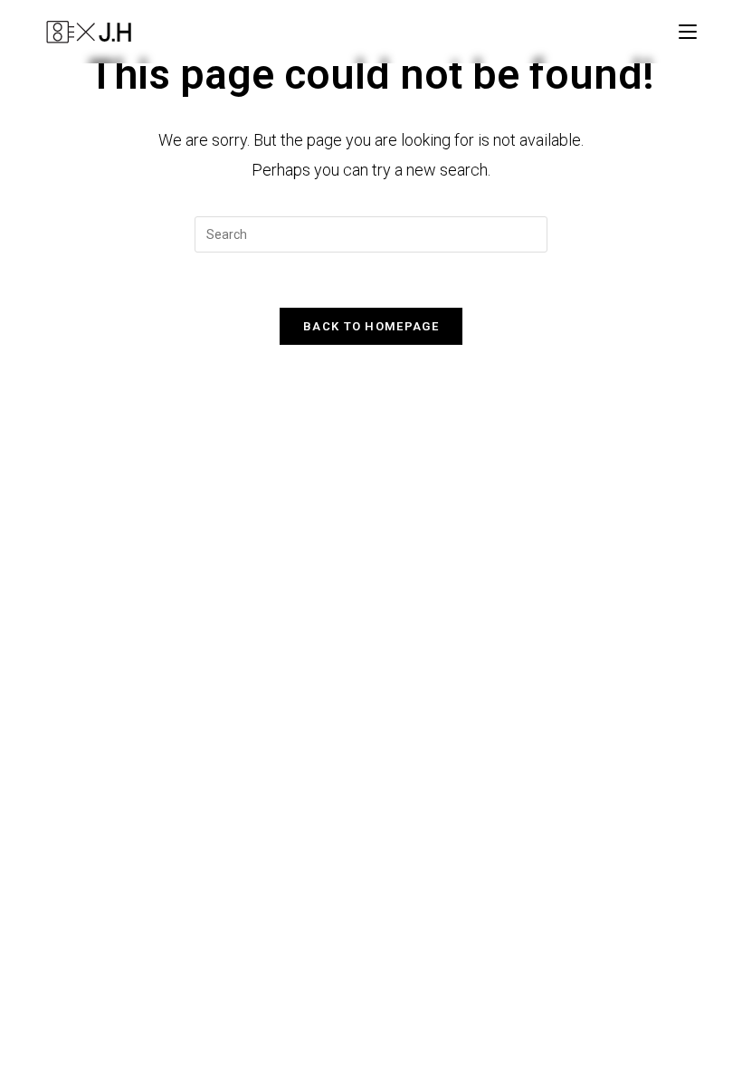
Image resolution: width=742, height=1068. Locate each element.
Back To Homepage (371, 326)
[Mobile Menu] (688, 31)
